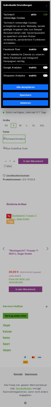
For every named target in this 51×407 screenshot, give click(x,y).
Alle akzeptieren (25, 87)
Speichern (25, 95)
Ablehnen (25, 103)
